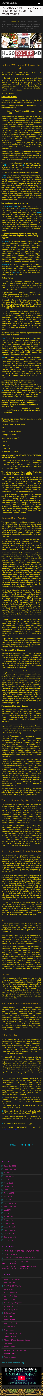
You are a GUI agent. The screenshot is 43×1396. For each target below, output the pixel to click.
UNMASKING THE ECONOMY (15, 1350)
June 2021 (8, 1200)
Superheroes (9, 1330)
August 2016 (8, 1240)
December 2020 (10, 1203)
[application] (22, 1378)
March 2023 (8, 1173)
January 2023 (9, 1176)
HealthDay (5, 264)
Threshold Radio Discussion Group (17, 1340)
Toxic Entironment (20, 31)
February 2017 (9, 1220)
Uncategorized (9, 1347)
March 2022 (8, 1183)
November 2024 (10, 1169)
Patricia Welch (9, 1313)
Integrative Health (26, 28)
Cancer (3, 24)
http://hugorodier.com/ (10, 1129)
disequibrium (23, 24)
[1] (27, 160)
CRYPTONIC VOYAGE (12, 1286)
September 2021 (10, 1196)
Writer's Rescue (10, 1357)
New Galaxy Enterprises (13, 1303)
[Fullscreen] (39, 1387)
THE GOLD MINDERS (12, 1333)
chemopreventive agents (12, 24)
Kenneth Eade (9, 1299)
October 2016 (9, 1234)
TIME (3, 338)
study (4, 178)
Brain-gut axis (33, 21)
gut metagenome (35, 26)
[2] (5, 165)
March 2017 (8, 1217)
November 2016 (10, 1230)
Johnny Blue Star (10, 1296)
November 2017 (10, 1207)
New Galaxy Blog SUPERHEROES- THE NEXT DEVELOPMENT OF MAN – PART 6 (20, 1268)
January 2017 (9, 1223)
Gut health (28, 26)
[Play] (4, 1387)
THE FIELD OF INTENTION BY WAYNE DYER (22, 1251)
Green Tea (16, 26)
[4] (2, 391)
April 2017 (7, 1213)
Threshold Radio (10, 1337)
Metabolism (12, 31)
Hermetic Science (6, 28)
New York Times (11, 207)
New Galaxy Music (11, 1310)
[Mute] (36, 1387)
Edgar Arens (8, 1289)
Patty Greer (8, 1316)
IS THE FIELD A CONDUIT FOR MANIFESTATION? (15, 1262)
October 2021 (9, 1193)
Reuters (4, 176)
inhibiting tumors (16, 28)
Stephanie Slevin (10, 1326)
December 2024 (10, 1166)
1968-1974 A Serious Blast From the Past (20, 1258)
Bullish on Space (10, 1283)
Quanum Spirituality (11, 1323)
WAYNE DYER (9, 1354)
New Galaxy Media (11, 1306)
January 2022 (9, 1190)
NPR (3, 358)
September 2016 (10, 1237)
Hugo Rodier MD (25, 21)
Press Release (9, 1320)
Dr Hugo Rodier (32, 24)
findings (16, 272)
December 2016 (10, 1227)
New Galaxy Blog (10, 3)
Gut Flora (22, 26)
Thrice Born (8, 1343)
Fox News (5, 241)
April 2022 (7, 1180)
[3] (23, 165)
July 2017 (7, 1210)
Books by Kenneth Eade (13, 1279)
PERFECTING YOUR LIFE (14, 1254)
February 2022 (9, 1186)
